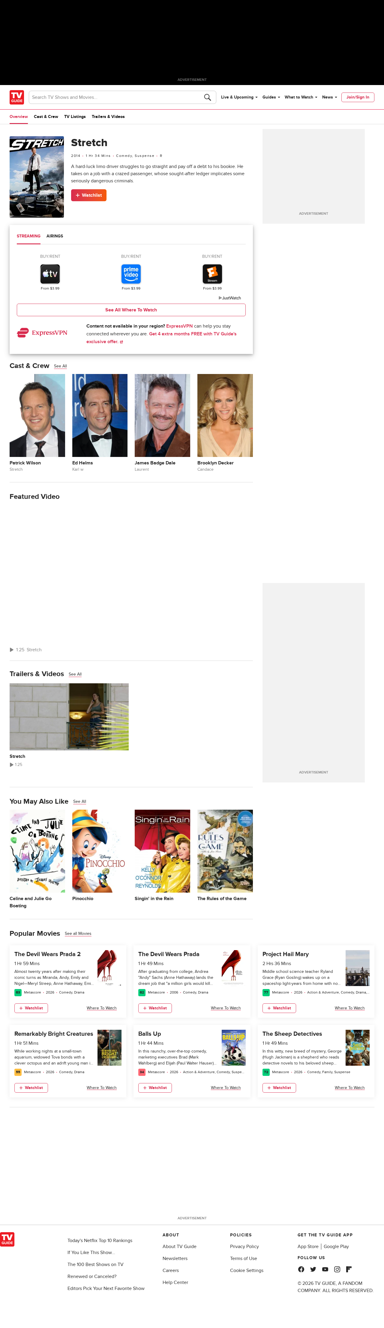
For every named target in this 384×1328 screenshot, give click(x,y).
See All (60, 366)
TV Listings (75, 116)
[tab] (28, 237)
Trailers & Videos (108, 116)
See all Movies (78, 933)
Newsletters (175, 1259)
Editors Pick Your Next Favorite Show (106, 1288)
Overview (19, 116)
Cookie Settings (246, 1271)
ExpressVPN (179, 326)
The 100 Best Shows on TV (96, 1265)
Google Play (336, 1247)
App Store (308, 1247)
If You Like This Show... (91, 1253)
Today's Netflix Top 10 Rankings (100, 1241)
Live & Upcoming (237, 97)
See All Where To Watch (131, 310)
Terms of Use (243, 1259)
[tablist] (131, 237)
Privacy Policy (244, 1247)
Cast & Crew (46, 116)
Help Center (175, 1282)
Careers (171, 1271)
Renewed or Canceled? (92, 1276)
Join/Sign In (357, 97)
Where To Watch (102, 1008)
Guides (269, 97)
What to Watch (299, 97)
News (327, 97)
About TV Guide (179, 1247)
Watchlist (92, 195)
